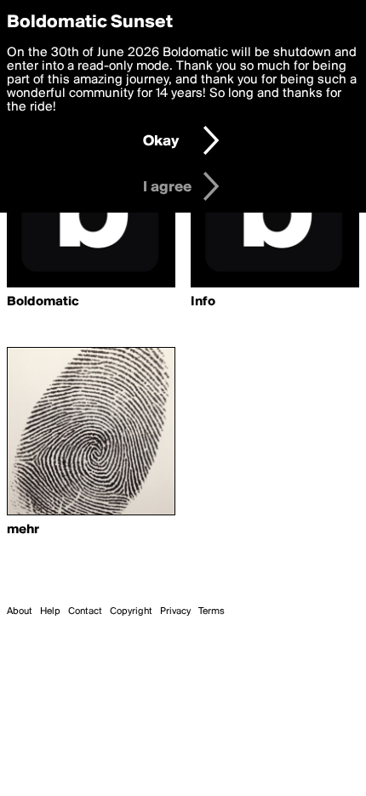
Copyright (131, 611)
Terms (211, 611)
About (19, 611)
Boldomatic (43, 302)
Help (50, 611)
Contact (85, 611)
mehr (23, 530)
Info (203, 302)
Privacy (175, 611)
